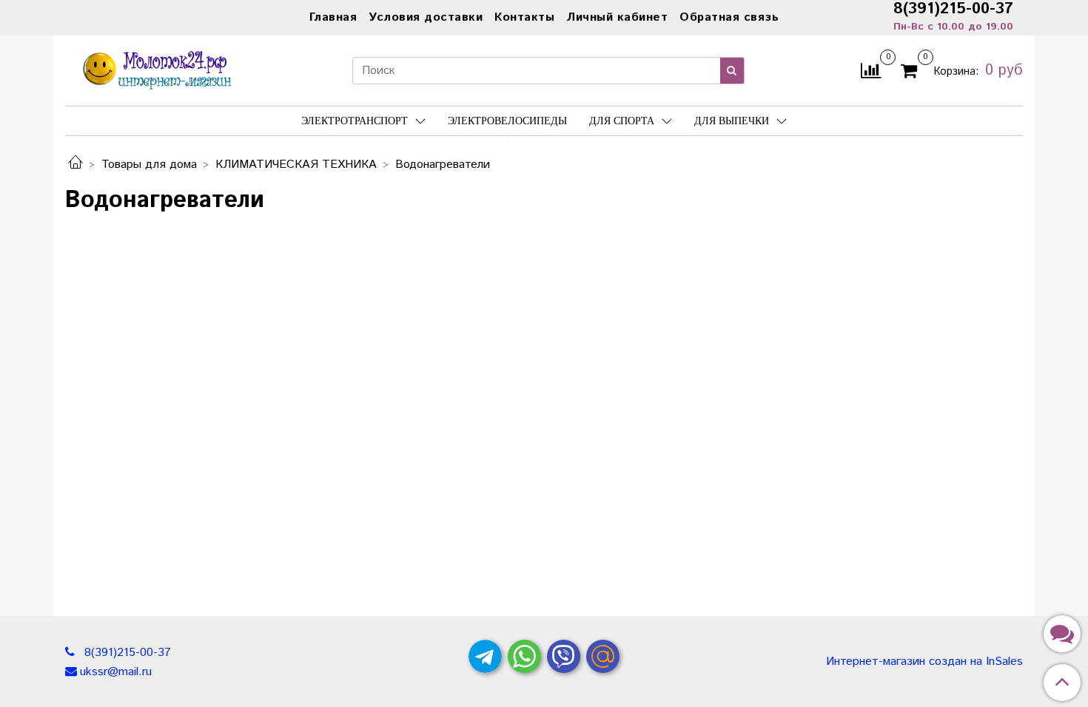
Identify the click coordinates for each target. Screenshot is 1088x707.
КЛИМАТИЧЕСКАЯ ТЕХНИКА (296, 164)
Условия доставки (426, 17)
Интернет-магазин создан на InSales (924, 662)
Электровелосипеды (507, 120)
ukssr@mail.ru (116, 671)
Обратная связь (729, 17)
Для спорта (621, 120)
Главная (333, 17)
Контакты (524, 17)
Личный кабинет (617, 17)
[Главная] (75, 164)
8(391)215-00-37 (126, 652)
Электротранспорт (354, 120)
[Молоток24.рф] (157, 68)
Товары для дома (149, 164)
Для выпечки (731, 120)
